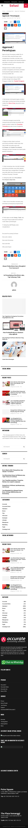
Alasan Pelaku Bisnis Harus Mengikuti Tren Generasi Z (14, 267)
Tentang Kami (7, 2)
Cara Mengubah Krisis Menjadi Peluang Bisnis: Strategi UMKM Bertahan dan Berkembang (18, 420)
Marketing (4, 524)
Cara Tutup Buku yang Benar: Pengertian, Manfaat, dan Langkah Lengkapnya (17, 402)
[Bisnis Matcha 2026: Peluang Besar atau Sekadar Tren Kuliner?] (6, 383)
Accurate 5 (3, 684)
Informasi (4, 515)
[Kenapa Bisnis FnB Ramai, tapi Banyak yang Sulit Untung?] (6, 411)
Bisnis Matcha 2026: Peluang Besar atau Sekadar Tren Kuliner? (17, 383)
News (2, 726)
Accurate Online (6, 506)
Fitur (3, 513)
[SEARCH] (24, 446)
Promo (2, 701)
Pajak (3, 527)
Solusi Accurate (14, 7)
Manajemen (5, 522)
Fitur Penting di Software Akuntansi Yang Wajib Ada (13, 338)
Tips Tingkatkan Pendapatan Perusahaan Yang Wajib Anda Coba (12, 317)
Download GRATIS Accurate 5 (8, 709)
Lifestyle (4, 520)
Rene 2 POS (4, 691)
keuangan (4, 518)
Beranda (3, 719)
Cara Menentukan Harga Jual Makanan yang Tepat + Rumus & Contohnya (18, 392)
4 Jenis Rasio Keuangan (8, 359)
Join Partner (4, 705)
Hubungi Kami (14, 2)
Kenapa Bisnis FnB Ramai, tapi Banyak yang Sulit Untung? (17, 410)
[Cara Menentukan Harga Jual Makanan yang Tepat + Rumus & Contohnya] (6, 393)
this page (23, 438)
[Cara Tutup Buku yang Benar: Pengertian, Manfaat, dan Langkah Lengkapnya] (6, 402)
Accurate (4, 504)
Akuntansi (4, 508)
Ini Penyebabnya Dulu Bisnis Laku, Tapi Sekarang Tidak (14, 276)
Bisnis (4, 511)
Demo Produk (4, 703)
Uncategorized (5, 13)
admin (5, 18)
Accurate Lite (4, 689)
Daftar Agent (21, 2)
